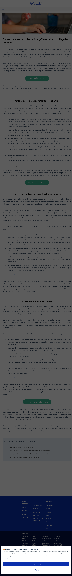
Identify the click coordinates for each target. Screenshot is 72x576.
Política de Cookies (36, 556)
